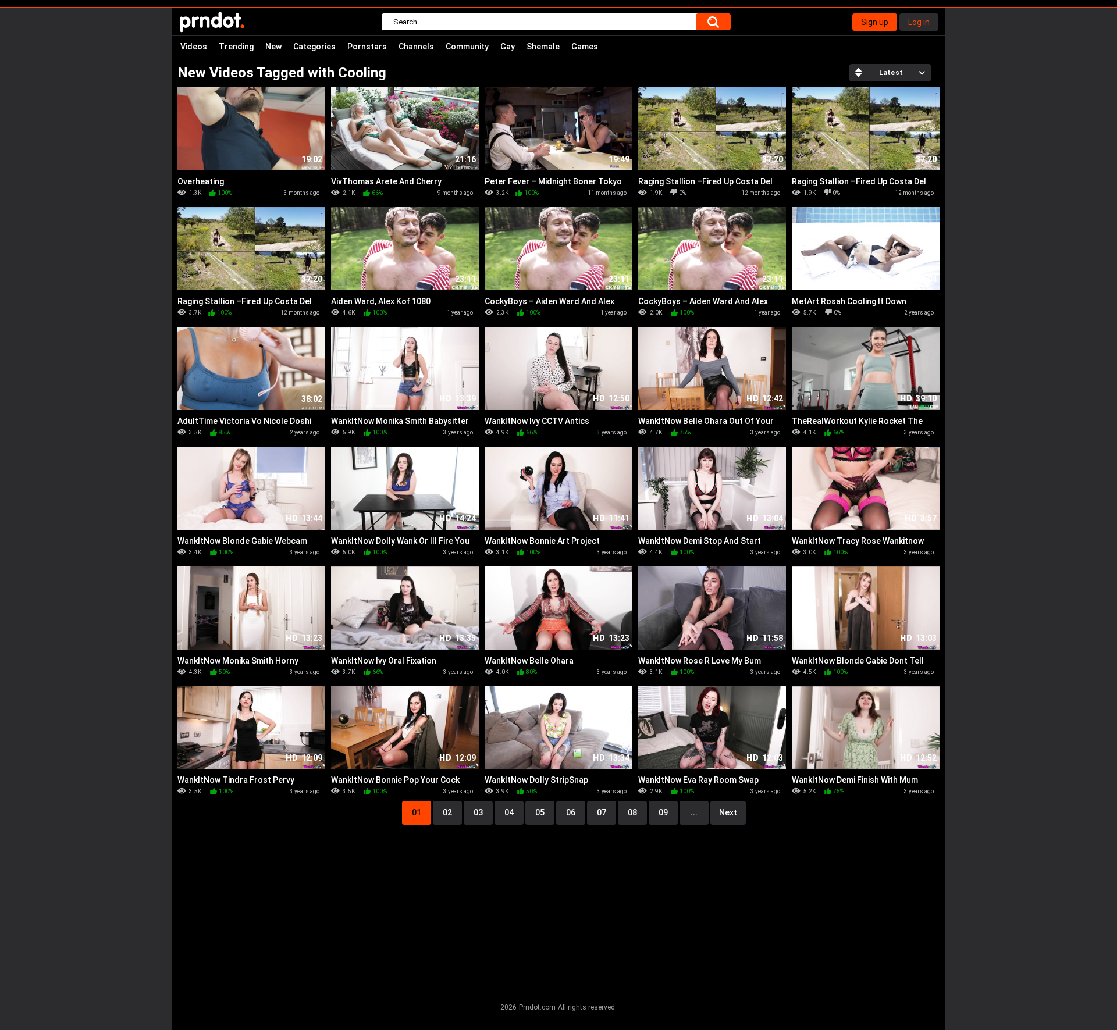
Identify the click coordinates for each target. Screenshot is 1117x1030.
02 (447, 812)
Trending (236, 46)
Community (467, 46)
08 (632, 812)
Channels (416, 46)
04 (509, 812)
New (273, 46)
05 (540, 812)
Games (584, 46)
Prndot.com (537, 1007)
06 (570, 812)
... (694, 812)
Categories (314, 46)
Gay (507, 46)
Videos (193, 46)
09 (663, 812)
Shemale (543, 46)
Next (728, 812)
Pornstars (367, 46)
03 (478, 812)
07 (601, 812)
